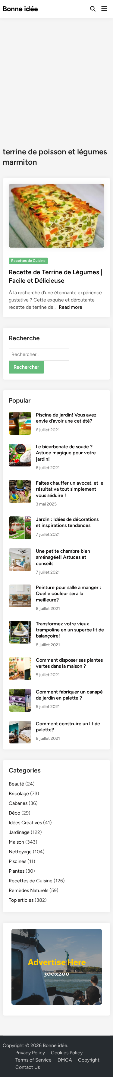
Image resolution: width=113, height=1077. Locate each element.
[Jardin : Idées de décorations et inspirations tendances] (20, 520)
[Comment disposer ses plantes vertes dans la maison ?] (20, 661)
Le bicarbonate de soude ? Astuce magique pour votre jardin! (66, 453)
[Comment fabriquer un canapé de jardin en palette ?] (20, 692)
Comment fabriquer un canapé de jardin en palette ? (69, 695)
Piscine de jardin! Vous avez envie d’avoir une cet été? (66, 418)
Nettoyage (20, 852)
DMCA (65, 1060)
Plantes (16, 871)
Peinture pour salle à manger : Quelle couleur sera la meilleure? (68, 594)
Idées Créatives (25, 822)
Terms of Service (33, 1060)
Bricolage (19, 793)
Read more (70, 307)
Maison (16, 842)
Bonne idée (20, 9)
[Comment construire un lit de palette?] (20, 724)
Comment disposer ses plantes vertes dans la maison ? (69, 663)
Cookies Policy (67, 1053)
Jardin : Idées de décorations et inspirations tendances (67, 522)
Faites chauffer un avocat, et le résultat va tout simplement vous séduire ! (69, 489)
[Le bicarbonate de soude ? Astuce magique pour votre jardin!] (20, 447)
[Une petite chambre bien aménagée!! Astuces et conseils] (20, 552)
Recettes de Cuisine (28, 261)
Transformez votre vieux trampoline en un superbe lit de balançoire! (70, 630)
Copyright (88, 1060)
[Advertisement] (56, 78)
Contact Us (27, 1067)
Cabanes (18, 803)
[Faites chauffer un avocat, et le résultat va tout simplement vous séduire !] (20, 483)
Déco (14, 813)
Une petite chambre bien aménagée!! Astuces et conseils (63, 557)
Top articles (21, 900)
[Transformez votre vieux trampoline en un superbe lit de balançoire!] (20, 624)
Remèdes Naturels (28, 890)
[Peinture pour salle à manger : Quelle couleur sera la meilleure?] (20, 588)
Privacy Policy (30, 1053)
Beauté (16, 784)
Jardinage (19, 832)
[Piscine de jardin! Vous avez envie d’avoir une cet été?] (20, 415)
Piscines (17, 861)
